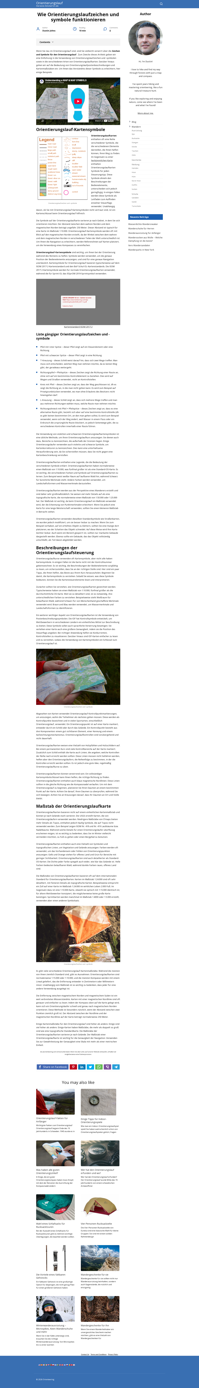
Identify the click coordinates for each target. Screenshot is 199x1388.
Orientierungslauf (49, 3)
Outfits (134, 185)
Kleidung (135, 164)
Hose (134, 172)
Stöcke (134, 146)
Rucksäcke (136, 138)
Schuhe (135, 194)
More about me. (146, 113)
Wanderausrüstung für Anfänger (144, 233)
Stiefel (134, 202)
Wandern (136, 126)
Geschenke (136, 160)
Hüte (134, 176)
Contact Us (85, 1354)
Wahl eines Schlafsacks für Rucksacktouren (50, 1225)
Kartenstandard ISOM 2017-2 (78, 326)
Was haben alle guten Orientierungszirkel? (48, 1171)
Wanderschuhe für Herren (141, 228)
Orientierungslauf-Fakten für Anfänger (52, 1120)
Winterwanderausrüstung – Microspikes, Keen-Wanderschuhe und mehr (54, 1328)
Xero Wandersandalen (139, 245)
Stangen (135, 142)
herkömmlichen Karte (102, 160)
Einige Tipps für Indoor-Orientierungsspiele (94, 1120)
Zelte (134, 155)
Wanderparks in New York (141, 249)
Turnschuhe (136, 206)
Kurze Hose (136, 181)
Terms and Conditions (99, 1354)
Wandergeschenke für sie (94, 1274)
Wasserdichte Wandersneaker (143, 224)
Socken (134, 189)
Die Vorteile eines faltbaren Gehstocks (50, 1276)
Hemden (135, 168)
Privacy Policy (113, 1354)
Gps (133, 134)
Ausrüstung (137, 130)
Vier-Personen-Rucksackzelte (96, 1223)
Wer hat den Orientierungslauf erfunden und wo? (97, 1171)
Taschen (135, 151)
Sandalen (135, 197)
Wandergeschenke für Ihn (95, 1325)
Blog (134, 121)
